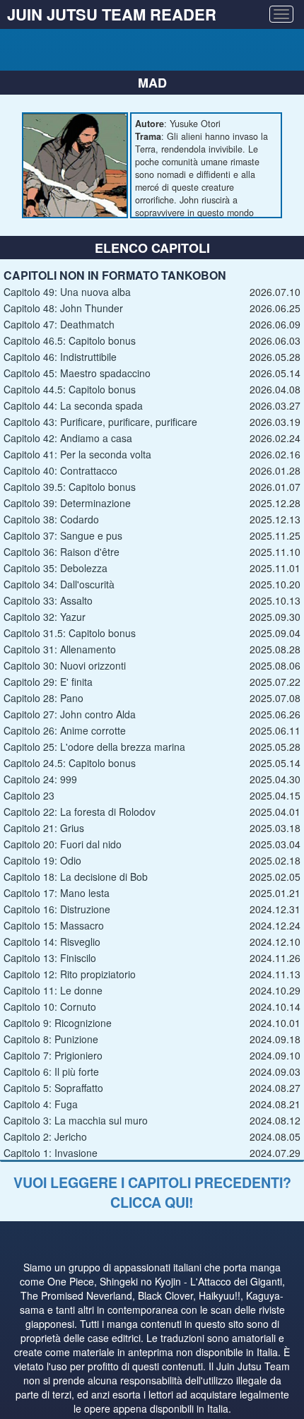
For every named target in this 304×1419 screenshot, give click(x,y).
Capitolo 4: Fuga (41, 1104)
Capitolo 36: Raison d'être (61, 552)
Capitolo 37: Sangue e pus (63, 535)
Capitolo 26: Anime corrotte (65, 730)
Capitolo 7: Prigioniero (53, 1055)
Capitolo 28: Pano (43, 698)
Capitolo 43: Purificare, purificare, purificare (100, 422)
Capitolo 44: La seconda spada (73, 405)
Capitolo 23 (29, 795)
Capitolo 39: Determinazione (67, 503)
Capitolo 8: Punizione (51, 1039)
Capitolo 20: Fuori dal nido (63, 844)
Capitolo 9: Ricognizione (58, 1023)
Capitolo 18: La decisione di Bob (76, 876)
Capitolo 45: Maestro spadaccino (77, 373)
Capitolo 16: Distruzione (57, 909)
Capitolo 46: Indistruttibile (60, 357)
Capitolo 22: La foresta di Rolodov (80, 812)
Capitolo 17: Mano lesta (57, 893)
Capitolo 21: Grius (44, 828)
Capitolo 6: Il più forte (51, 1071)
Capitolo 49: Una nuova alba (67, 292)
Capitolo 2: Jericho (45, 1136)
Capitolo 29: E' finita (48, 682)
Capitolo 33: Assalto (48, 600)
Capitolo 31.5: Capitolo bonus (70, 633)
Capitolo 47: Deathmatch (59, 324)
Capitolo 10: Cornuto (50, 1006)
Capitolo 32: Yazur (45, 617)
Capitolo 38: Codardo (51, 519)
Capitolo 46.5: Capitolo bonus (70, 340)
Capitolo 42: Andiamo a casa (68, 438)
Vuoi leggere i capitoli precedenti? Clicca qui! (152, 1192)
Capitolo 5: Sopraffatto (53, 1088)
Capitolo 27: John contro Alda (70, 714)
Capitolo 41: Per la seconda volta (77, 454)
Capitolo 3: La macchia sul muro (76, 1120)
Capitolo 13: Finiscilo (50, 958)
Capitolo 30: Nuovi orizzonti (65, 665)
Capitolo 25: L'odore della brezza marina (94, 747)
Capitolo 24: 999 (40, 779)
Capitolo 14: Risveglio (52, 941)
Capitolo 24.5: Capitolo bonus (70, 763)
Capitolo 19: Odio (42, 860)
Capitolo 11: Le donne (53, 990)
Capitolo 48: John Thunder (63, 308)
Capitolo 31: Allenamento (60, 649)
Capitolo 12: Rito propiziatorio (70, 974)
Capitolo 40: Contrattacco (60, 470)
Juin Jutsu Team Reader (111, 14)
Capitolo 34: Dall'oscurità (59, 584)
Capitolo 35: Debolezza (55, 568)
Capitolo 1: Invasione (51, 1153)
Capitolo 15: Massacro (54, 925)
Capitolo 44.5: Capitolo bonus (70, 389)
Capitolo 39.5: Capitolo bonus (70, 487)
